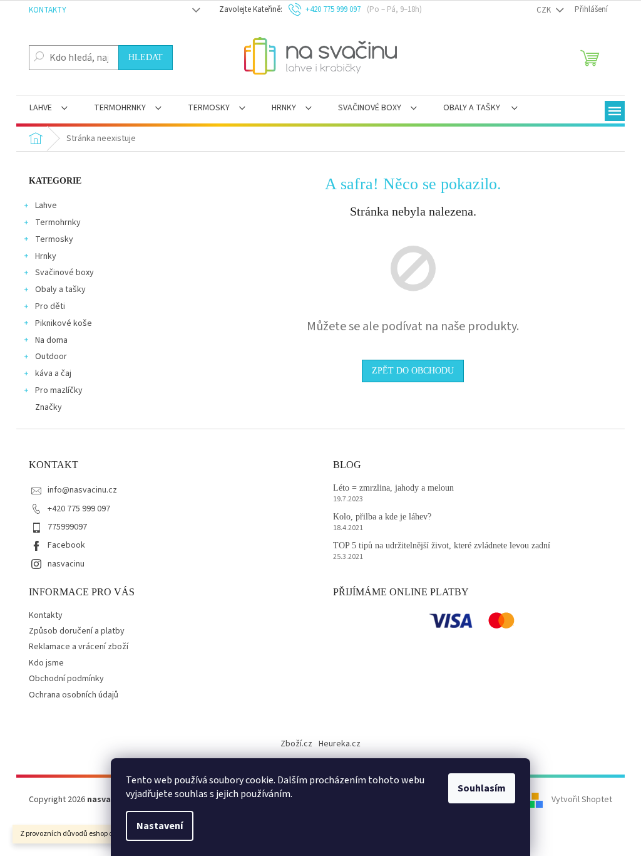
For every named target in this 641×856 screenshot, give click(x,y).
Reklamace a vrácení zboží (78, 646)
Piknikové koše (63, 323)
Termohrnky (58, 222)
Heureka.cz (340, 744)
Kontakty (47, 10)
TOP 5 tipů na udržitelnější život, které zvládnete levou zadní (441, 545)
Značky (48, 407)
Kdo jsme (46, 663)
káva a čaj (53, 373)
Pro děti (50, 306)
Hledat (145, 57)
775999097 (67, 527)
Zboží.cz (296, 744)
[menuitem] (48, 109)
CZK (544, 10)
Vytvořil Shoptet (581, 799)
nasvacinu (66, 564)
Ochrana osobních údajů (73, 695)
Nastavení (159, 826)
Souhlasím (482, 788)
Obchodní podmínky (66, 678)
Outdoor (51, 356)
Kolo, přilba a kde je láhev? (382, 516)
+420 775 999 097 (79, 509)
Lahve (46, 205)
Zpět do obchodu (413, 370)
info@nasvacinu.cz (82, 490)
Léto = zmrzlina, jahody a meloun (393, 488)
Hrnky (45, 256)
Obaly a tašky (60, 289)
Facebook (66, 545)
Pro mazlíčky (59, 390)
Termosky (54, 239)
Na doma (51, 340)
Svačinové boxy (64, 272)
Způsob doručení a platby (77, 631)
